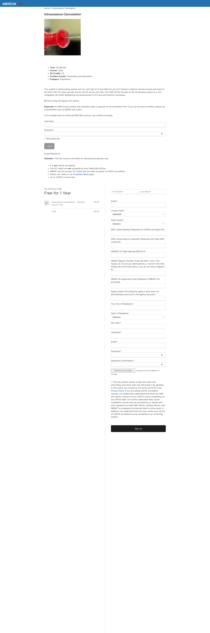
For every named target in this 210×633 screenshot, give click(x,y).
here (73, 177)
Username (48, 121)
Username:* (116, 332)
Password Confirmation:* (122, 360)
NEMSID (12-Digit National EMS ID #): (128, 251)
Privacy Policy (117, 391)
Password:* (116, 351)
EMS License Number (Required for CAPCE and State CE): (138, 229)
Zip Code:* (116, 323)
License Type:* (117, 210)
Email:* (114, 201)
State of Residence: (120, 313)
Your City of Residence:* (122, 304)
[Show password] (162, 133)
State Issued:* (117, 220)
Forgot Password (52, 153)
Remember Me (53, 138)
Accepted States (80, 174)
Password (48, 130)
